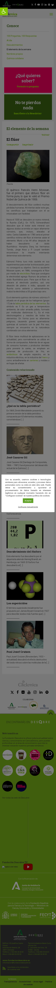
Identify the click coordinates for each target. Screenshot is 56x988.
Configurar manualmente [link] (28, 507)
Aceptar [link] (28, 501)
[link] (4, 11)
